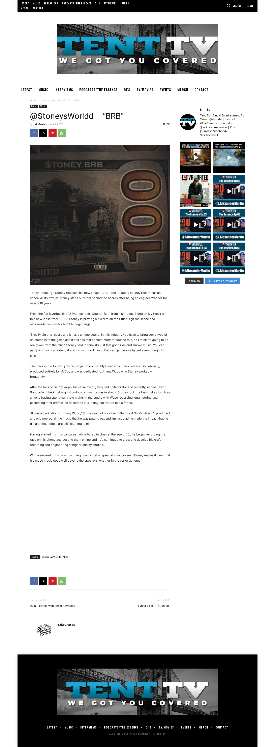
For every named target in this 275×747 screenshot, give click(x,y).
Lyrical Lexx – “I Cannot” (154, 606)
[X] (43, 133)
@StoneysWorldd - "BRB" (55, 556)
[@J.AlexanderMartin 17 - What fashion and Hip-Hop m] (229, 191)
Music (42, 106)
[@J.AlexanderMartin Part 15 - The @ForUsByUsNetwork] (229, 225)
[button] (234, 6)
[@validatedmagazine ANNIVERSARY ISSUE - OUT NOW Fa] (195, 191)
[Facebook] (34, 133)
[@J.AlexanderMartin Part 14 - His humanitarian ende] (195, 258)
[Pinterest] (53, 133)
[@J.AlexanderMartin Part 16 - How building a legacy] (195, 225)
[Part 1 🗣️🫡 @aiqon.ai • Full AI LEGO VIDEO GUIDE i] (195, 157)
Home (33, 100)
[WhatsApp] (62, 133)
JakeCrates (40, 124)
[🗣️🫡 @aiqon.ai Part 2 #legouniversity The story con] (229, 157)
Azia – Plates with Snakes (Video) (52, 606)
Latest (44, 100)
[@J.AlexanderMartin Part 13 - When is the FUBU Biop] (229, 258)
